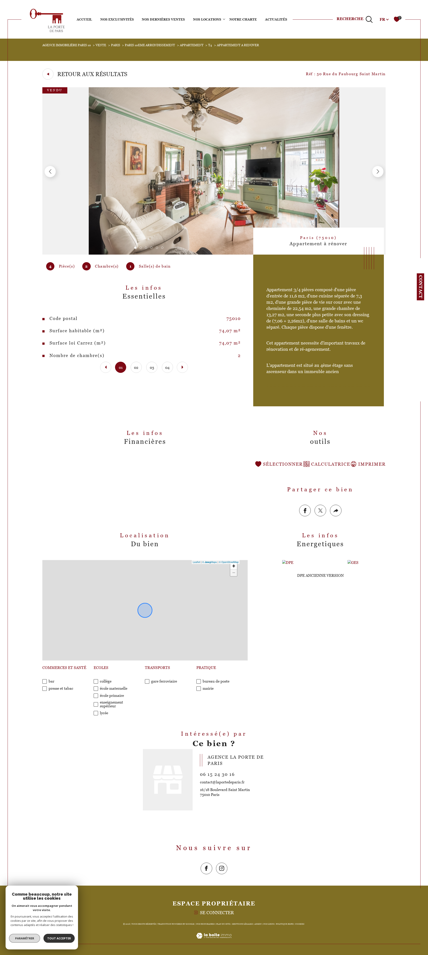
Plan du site (223, 924)
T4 (210, 45)
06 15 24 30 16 (217, 774)
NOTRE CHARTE (243, 19)
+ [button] (233, 566)
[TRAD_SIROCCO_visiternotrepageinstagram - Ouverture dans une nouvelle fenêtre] (222, 868)
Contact (420, 286)
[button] (377, 171)
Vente (101, 45)
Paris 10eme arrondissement (150, 45)
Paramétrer (24, 938)
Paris (115, 45)
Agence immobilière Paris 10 (66, 45)
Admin (257, 924)
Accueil (84, 19)
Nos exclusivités (117, 19)
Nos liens (268, 924)
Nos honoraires (205, 924)
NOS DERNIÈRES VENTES (163, 19)
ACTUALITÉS (276, 19)
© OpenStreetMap (229, 562)
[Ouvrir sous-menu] (224, 19)
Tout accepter (59, 938)
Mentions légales (242, 924)
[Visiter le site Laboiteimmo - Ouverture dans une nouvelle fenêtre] (214, 941)
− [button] (233, 572)
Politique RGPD (284, 924)
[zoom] (214, 253)
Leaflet (196, 562)
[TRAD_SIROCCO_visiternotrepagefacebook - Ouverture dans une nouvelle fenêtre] (206, 868)
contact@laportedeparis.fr (222, 782)
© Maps (209, 562)
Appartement (192, 45)
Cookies (299, 924)
